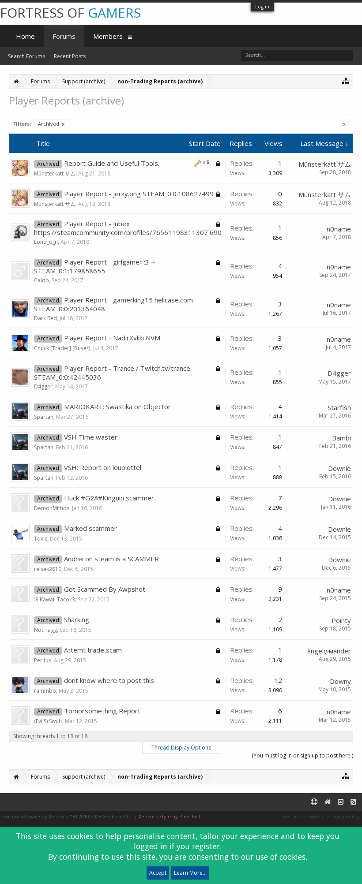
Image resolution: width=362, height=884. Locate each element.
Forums (64, 36)
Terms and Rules (303, 816)
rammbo (45, 690)
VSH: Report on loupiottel (102, 467)
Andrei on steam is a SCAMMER (111, 558)
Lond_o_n (46, 242)
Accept (157, 873)
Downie (339, 468)
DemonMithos (51, 508)
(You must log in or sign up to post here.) (302, 755)
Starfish (339, 407)
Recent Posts (70, 56)
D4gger (43, 386)
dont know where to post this (109, 680)
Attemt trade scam (93, 649)
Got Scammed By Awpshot (104, 589)
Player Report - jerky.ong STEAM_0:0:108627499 (139, 193)
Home (25, 36)
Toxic (40, 538)
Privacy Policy (343, 816)
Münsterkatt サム (54, 173)
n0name (339, 228)
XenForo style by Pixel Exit (169, 816)
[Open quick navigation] (346, 80)
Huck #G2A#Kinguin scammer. (109, 497)
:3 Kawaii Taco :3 (54, 599)
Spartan (43, 417)
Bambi (341, 437)
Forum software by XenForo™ (67, 816)
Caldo (41, 280)
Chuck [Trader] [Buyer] (62, 348)
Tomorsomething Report (102, 710)
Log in (262, 6)
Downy (340, 681)
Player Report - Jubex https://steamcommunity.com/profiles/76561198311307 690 (128, 228)
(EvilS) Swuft (48, 721)
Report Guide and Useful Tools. (111, 163)
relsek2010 (47, 569)
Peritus (42, 660)
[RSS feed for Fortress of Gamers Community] (353, 802)
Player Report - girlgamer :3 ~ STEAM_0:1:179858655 (94, 266)
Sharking (76, 619)
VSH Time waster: (91, 437)
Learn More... (190, 873)
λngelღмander (329, 650)
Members (108, 36)
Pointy (341, 620)
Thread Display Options (181, 747)
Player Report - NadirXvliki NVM (112, 337)
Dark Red (45, 318)
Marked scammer (90, 528)
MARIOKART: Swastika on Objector (117, 406)
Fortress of (70, 13)
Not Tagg (45, 630)
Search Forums (26, 56)
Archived (51, 123)
